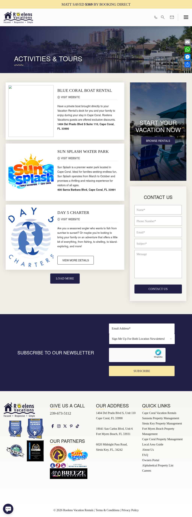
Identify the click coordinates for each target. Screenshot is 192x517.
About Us (148, 449)
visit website (70, 97)
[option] (96, 4)
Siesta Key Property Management (162, 423)
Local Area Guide (152, 444)
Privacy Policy (130, 510)
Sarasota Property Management (160, 418)
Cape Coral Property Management (162, 439)
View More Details (75, 260)
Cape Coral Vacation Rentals (159, 413)
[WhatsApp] (187, 49)
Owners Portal (150, 460)
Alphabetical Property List (157, 465)
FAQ (145, 454)
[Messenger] (187, 57)
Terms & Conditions (107, 510)
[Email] (187, 42)
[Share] (187, 64)
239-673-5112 (60, 413)
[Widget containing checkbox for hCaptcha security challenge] (137, 355)
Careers (146, 470)
